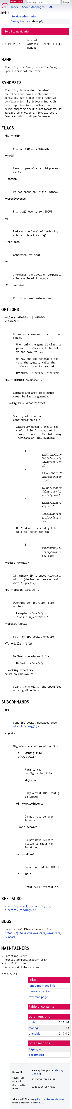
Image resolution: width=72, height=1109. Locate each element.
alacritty (25, 21)
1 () (35, 1049)
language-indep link (42, 985)
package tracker (39, 991)
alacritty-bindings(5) (20, 909)
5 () (36, 1054)
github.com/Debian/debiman (49, 1099)
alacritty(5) (41, 906)
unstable (34, 1033)
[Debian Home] (4, 7)
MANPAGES (16, 1)
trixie (32, 1022)
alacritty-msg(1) (25, 726)
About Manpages (33, 7)
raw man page (38, 997)
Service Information (24, 16)
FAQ (50, 7)
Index (14, 7)
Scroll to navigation (17, 31)
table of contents (41, 1006)
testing (15, 21)
